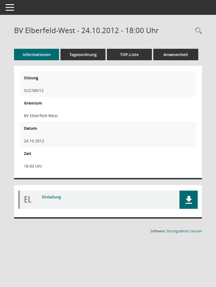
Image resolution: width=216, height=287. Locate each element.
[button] (188, 200)
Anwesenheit (175, 54)
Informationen (37, 54)
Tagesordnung (83, 54)
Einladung (51, 197)
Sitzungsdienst (184, 231)
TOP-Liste (129, 54)
